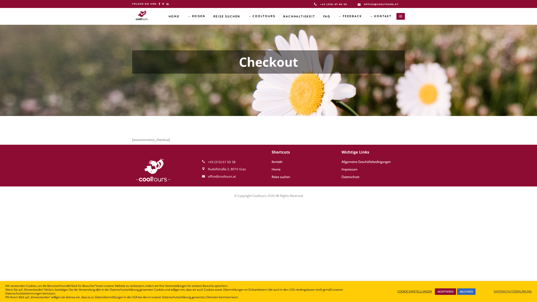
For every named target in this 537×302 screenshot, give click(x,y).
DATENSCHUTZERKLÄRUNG (513, 291)
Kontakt (277, 162)
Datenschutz (350, 177)
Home (276, 169)
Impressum (349, 169)
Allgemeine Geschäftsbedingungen (366, 162)
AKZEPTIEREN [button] (445, 291)
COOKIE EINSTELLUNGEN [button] (414, 291)
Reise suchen (281, 177)
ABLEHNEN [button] (466, 291)
